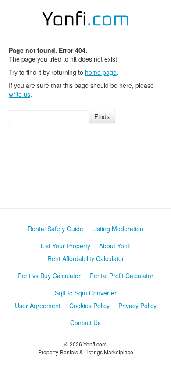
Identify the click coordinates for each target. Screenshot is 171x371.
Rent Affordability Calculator (85, 258)
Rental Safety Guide (55, 228)
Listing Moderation (117, 228)
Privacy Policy (137, 305)
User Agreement (38, 305)
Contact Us (85, 322)
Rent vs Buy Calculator (49, 275)
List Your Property (65, 245)
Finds (102, 116)
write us (19, 94)
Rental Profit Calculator (121, 275)
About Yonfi (115, 245)
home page (101, 72)
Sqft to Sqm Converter (86, 292)
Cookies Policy (89, 305)
